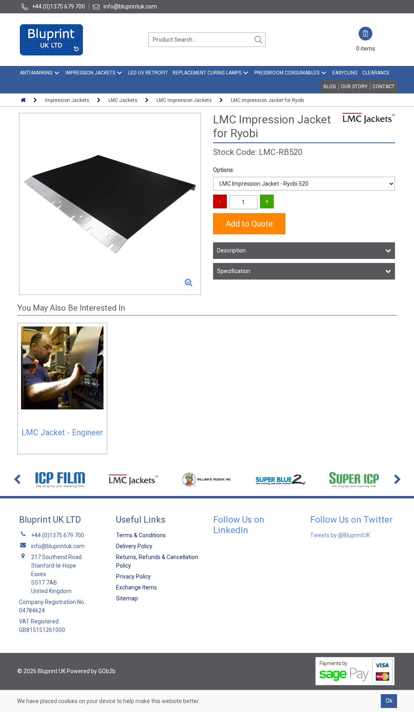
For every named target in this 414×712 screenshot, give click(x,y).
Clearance (376, 73)
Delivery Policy (134, 546)
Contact (383, 86)
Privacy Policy (133, 576)
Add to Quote (249, 224)
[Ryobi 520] (109, 203)
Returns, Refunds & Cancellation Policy (157, 561)
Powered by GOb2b (91, 671)
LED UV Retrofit (148, 73)
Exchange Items (136, 587)
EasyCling (344, 73)
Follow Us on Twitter (351, 520)
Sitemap (127, 598)
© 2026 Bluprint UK (41, 671)
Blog (329, 86)
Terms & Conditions (141, 535)
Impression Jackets (90, 73)
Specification (233, 271)
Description (231, 250)
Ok (389, 700)
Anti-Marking (36, 73)
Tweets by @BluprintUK (340, 535)
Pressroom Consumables (286, 73)
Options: (223, 170)
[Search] (258, 40)
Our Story (354, 86)
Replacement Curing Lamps (207, 73)
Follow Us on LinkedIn (238, 525)
